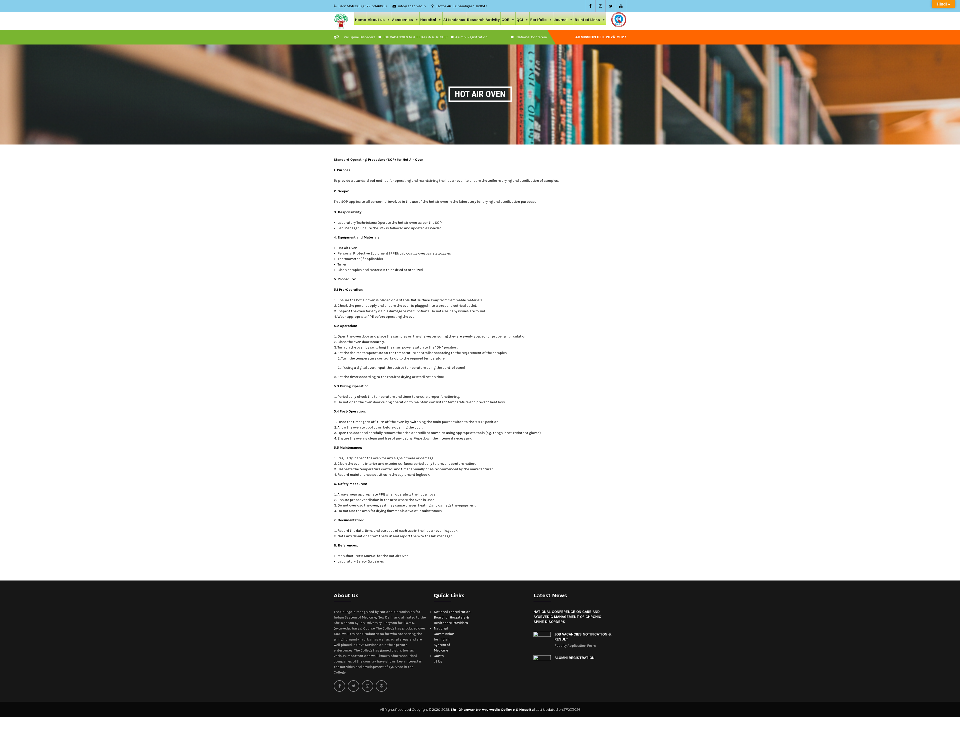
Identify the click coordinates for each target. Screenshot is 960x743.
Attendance (454, 19)
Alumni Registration (431, 37)
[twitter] (611, 6)
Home (360, 19)
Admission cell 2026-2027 (600, 37)
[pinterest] (381, 686)
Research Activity (483, 19)
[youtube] (621, 6)
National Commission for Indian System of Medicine (444, 639)
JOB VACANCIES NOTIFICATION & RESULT (375, 37)
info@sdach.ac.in (412, 6)
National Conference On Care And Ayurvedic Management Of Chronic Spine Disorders (545, 37)
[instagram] (600, 6)
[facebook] (590, 6)
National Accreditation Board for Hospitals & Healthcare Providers (452, 617)
